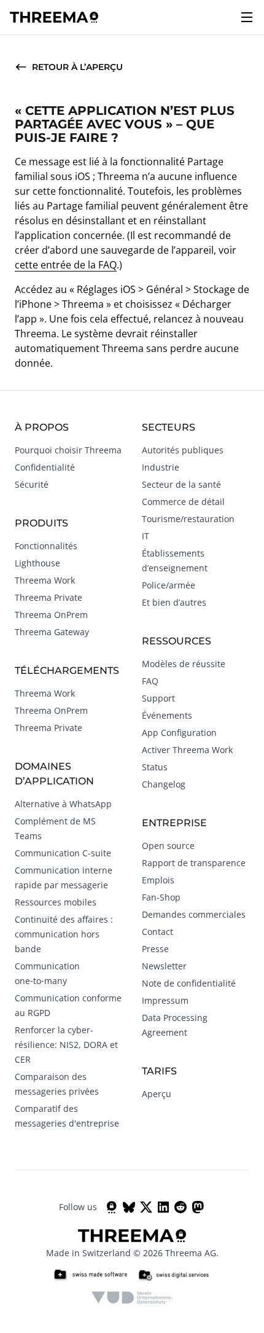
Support (158, 698)
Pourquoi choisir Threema (68, 450)
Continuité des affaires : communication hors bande (64, 934)
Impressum (165, 1000)
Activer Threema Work (187, 750)
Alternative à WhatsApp (63, 804)
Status (155, 767)
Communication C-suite (63, 853)
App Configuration (179, 732)
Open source (168, 845)
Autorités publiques (182, 450)
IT (145, 536)
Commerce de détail (183, 501)
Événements (167, 715)
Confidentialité (45, 467)
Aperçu (156, 1094)
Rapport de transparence (194, 863)
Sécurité (32, 484)
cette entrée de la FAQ (66, 265)
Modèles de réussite (183, 664)
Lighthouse (37, 563)
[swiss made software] (90, 1275)
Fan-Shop (161, 897)
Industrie (160, 467)
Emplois (158, 880)
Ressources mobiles (55, 902)
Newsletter (164, 966)
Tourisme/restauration (188, 519)
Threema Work (45, 580)
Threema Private (48, 597)
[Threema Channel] (111, 1207)
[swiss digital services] (174, 1275)
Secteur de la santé (181, 484)
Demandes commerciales (194, 914)
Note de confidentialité (189, 983)
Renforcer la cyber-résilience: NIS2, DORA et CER (66, 1044)
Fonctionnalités (46, 546)
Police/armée (168, 585)
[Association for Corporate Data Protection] (132, 1297)
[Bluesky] (129, 1207)
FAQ (150, 681)
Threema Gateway (52, 632)
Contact (157, 931)
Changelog (163, 784)
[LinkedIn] (163, 1207)
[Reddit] (180, 1207)
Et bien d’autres (174, 602)
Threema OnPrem (51, 614)
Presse (155, 949)
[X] (146, 1207)
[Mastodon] (197, 1207)
